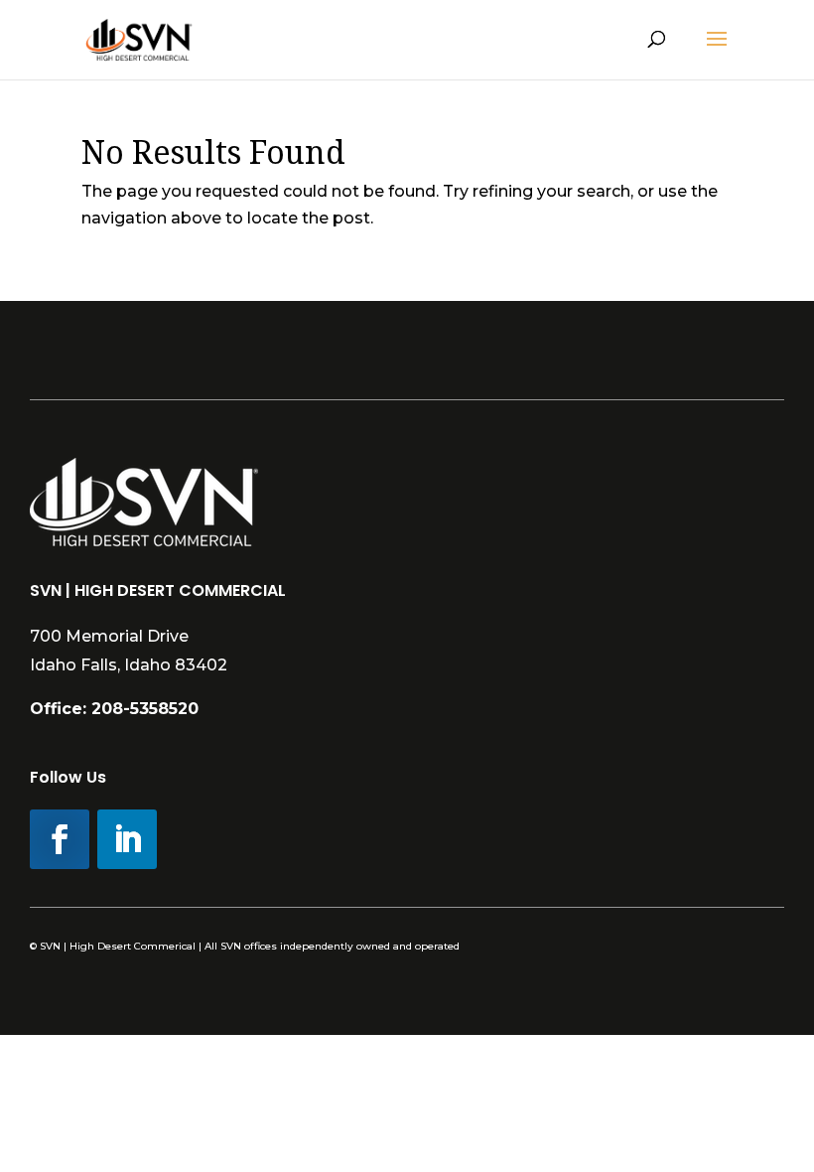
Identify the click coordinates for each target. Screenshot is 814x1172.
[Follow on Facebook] (59, 839)
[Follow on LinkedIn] (127, 839)
